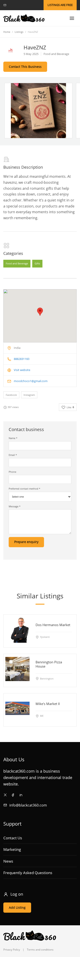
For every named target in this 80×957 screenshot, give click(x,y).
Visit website (22, 370)
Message (14, 506)
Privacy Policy (11, 949)
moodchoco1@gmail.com (31, 381)
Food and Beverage (17, 263)
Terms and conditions (40, 949)
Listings (19, 31)
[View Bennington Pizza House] (17, 669)
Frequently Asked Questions (27, 872)
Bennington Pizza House (49, 664)
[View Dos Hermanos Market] (17, 629)
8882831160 (21, 359)
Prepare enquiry (26, 542)
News (8, 861)
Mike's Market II (48, 703)
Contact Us (12, 837)
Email (13, 455)
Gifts (37, 263)
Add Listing (17, 907)
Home (6, 31)
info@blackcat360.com (28, 805)
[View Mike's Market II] (17, 708)
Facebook (11, 394)
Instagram (29, 394)
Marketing (12, 849)
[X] (5, 795)
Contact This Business (25, 66)
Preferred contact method (24, 488)
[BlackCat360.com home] (23, 18)
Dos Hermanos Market (53, 625)
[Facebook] (13, 795)
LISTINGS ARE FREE (60, 5)
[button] (40, 312)
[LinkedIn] (21, 795)
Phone (12, 471)
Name (13, 438)
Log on (16, 894)
